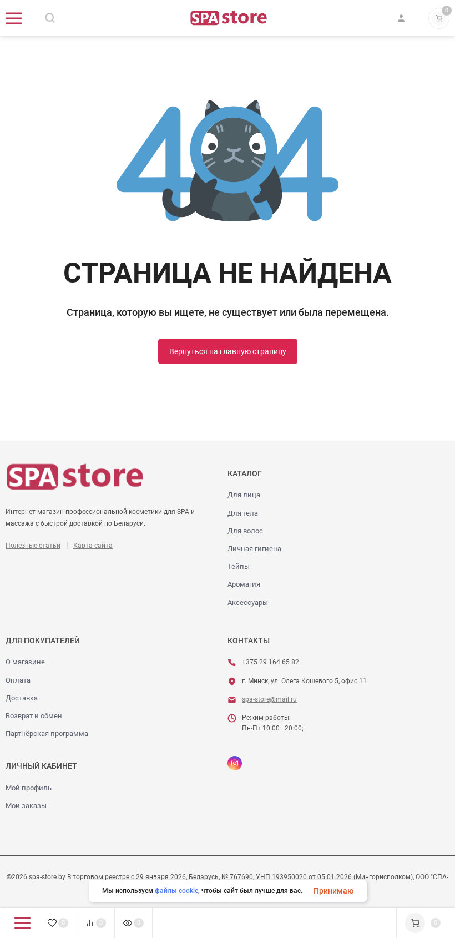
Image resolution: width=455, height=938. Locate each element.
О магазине (25, 662)
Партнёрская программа (47, 733)
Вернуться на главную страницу (227, 351)
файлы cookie (176, 891)
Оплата (18, 680)
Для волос (245, 531)
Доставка (22, 698)
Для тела (243, 513)
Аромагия (244, 584)
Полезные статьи (33, 545)
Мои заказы (26, 805)
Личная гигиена (254, 548)
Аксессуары (248, 602)
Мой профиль (29, 788)
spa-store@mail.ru (269, 699)
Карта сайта (93, 545)
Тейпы (239, 566)
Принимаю (333, 890)
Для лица (244, 495)
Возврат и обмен (34, 716)
